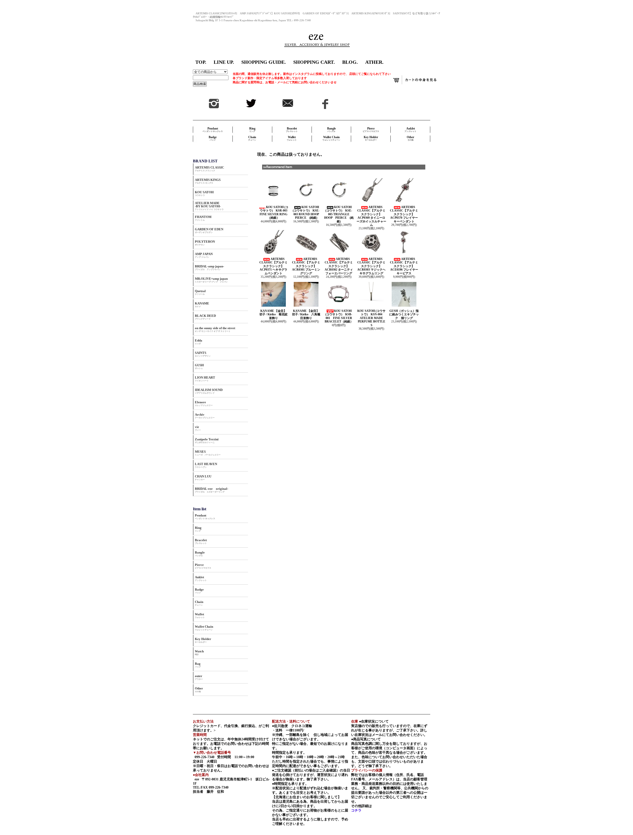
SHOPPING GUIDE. (263, 62)
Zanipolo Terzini (207, 440)
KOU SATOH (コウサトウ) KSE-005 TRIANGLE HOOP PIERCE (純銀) (339, 214)
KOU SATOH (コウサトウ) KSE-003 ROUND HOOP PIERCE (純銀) (307, 212)
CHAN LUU (203, 477)
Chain (252, 138)
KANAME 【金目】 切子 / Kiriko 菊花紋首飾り (274, 314)
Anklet (410, 129)
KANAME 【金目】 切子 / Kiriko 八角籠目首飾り (307, 314)
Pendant (213, 129)
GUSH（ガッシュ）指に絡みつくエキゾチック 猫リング (404, 314)
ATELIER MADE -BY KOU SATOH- (209, 206)
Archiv (205, 416)
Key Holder (371, 138)
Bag (198, 665)
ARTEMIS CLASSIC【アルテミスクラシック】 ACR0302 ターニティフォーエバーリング (339, 266)
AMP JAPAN (205, 255)
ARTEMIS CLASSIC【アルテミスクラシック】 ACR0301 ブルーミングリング (306, 266)
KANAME (202, 304)
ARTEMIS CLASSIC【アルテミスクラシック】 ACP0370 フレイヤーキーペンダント (404, 214)
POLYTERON (205, 243)
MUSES (208, 453)
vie (198, 428)
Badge (213, 138)
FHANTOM (203, 218)
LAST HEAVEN (206, 465)
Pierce (371, 129)
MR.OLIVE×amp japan (211, 280)
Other (410, 138)
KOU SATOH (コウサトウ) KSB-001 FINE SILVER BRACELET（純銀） (339, 316)
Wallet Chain (331, 138)
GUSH (199, 366)
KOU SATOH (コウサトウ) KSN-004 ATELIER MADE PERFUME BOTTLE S (371, 318)
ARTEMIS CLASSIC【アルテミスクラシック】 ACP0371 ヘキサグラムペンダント (273, 266)
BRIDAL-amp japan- (209, 267)
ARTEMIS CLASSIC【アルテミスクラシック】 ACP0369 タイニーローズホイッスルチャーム (371, 216)
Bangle (331, 129)
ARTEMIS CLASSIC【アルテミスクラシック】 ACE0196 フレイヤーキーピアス (404, 266)
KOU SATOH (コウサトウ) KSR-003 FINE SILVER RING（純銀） (275, 212)
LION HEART (205, 379)
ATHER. (374, 62)
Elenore (204, 403)
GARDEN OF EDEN (209, 230)
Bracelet (292, 129)
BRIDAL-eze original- (211, 490)
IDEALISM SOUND (209, 391)
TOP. (200, 62)
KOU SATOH (204, 193)
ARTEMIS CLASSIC (209, 169)
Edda (198, 342)
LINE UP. (224, 62)
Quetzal (200, 292)
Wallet (292, 138)
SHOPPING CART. (314, 62)
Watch (199, 652)
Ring (252, 129)
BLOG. (350, 62)
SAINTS (203, 354)
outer (199, 677)
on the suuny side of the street (215, 329)
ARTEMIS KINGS (208, 181)
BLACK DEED (205, 317)
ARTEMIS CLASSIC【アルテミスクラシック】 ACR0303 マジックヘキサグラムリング (371, 266)
